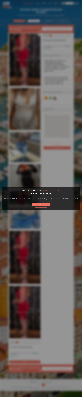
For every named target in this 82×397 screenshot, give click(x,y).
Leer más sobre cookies (41, 207)
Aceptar (41, 204)
